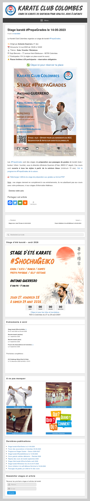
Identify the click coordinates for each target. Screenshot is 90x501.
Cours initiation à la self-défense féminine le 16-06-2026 (27, 466)
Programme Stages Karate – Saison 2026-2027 (24, 451)
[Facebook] (10, 202)
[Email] (20, 202)
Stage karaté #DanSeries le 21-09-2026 (21, 446)
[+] (26, 329)
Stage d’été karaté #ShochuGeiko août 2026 (23, 461)
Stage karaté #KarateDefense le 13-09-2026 (23, 454)
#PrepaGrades (55, 38)
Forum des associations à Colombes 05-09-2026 (24, 449)
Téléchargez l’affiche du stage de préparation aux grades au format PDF (37, 177)
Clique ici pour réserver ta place (46, 64)
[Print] (25, 202)
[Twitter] (15, 202)
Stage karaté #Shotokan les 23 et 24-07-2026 (23, 464)
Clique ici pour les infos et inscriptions (45, 312)
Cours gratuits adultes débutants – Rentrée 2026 (24, 456)
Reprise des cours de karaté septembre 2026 (23, 459)
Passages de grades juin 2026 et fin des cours (24, 468)
